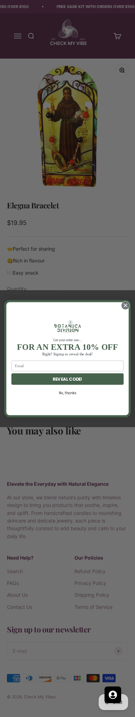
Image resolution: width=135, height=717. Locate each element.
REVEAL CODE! (67, 379)
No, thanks (67, 392)
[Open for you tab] (113, 694)
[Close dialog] (125, 305)
